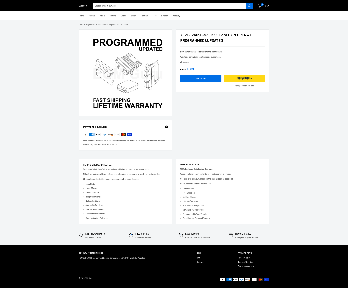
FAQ (199, 257)
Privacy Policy (244, 257)
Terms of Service (245, 262)
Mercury (176, 15)
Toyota (113, 15)
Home (81, 15)
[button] (244, 78)
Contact (200, 262)
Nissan (92, 15)
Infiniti (102, 15)
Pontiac (144, 15)
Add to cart (201, 78)
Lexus (123, 15)
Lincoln (164, 15)
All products (90, 25)
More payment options (244, 86)
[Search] (249, 6)
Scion (133, 15)
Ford (154, 15)
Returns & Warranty (246, 266)
